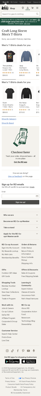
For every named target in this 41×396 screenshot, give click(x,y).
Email (3, 192)
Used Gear (6, 295)
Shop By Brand (8, 123)
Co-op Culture (7, 311)
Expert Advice (27, 289)
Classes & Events (28, 292)
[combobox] (20, 13)
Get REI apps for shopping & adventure (20, 357)
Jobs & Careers (8, 308)
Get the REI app (20, 162)
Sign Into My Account (10, 248)
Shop (12, 8)
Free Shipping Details (29, 276)
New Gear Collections (10, 292)
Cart (32, 8)
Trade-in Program (8, 299)
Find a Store (6, 337)
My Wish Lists (7, 254)
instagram (7, 351)
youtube (28, 351)
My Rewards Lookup (10, 251)
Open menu (37, 8)
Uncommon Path (28, 295)
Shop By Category (9, 119)
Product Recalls (11, 387)
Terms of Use (9, 378)
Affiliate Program (8, 318)
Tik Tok (12, 351)
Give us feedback (15, 176)
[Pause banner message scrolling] (38, 20)
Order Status (26, 248)
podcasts (34, 351)
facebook (18, 351)
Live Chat (5, 340)
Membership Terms (20, 390)
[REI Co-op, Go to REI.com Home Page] (4, 8)
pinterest (23, 351)
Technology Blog (28, 321)
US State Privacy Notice (27, 381)
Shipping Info (27, 263)
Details (32, 187)
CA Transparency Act (27, 387)
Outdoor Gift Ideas (9, 273)
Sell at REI (6, 315)
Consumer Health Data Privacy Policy (20, 384)
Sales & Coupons (28, 273)
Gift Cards (6, 276)
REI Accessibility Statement (20, 393)
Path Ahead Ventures (29, 299)
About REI (25, 308)
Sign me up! (20, 202)
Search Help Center (9, 334)
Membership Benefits (10, 258)
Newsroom (25, 318)
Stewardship (26, 324)
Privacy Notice (10, 381)
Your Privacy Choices (28, 378)
